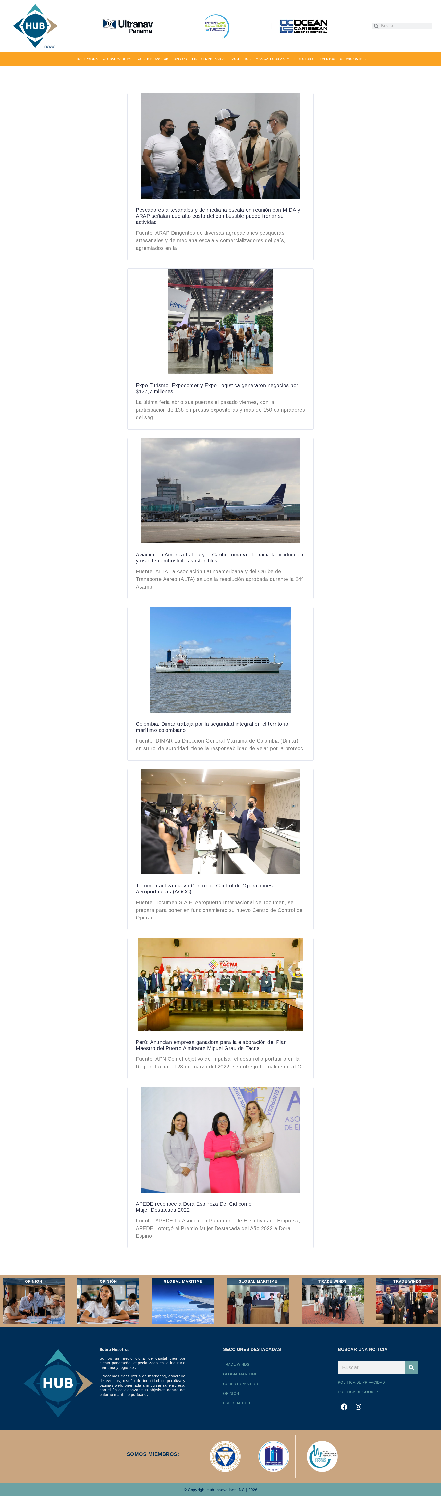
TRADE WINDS (86, 58)
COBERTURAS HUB (153, 58)
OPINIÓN (180, 58)
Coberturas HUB (240, 1384)
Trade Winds (236, 1364)
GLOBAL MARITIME (118, 58)
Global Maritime (240, 1374)
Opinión (231, 1393)
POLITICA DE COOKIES (358, 1392)
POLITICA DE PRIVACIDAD (361, 1382)
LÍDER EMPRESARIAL (209, 58)
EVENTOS (327, 58)
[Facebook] (344, 1406)
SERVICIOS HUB (353, 58)
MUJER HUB (241, 58)
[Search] (411, 1367)
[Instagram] (358, 1406)
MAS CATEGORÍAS (270, 58)
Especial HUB (236, 1403)
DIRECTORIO (304, 58)
